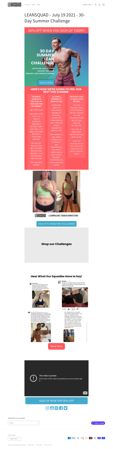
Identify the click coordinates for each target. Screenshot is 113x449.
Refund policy (31, 444)
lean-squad (14, 445)
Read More (56, 346)
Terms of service (47, 444)
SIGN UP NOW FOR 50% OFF (56, 401)
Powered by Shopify (21, 445)
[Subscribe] (38, 423)
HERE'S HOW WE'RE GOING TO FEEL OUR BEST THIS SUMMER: (56, 90)
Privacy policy (39, 444)
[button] (96, 5)
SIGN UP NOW (46, 82)
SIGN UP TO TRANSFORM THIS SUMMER (56, 223)
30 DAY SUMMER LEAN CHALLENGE (42, 57)
